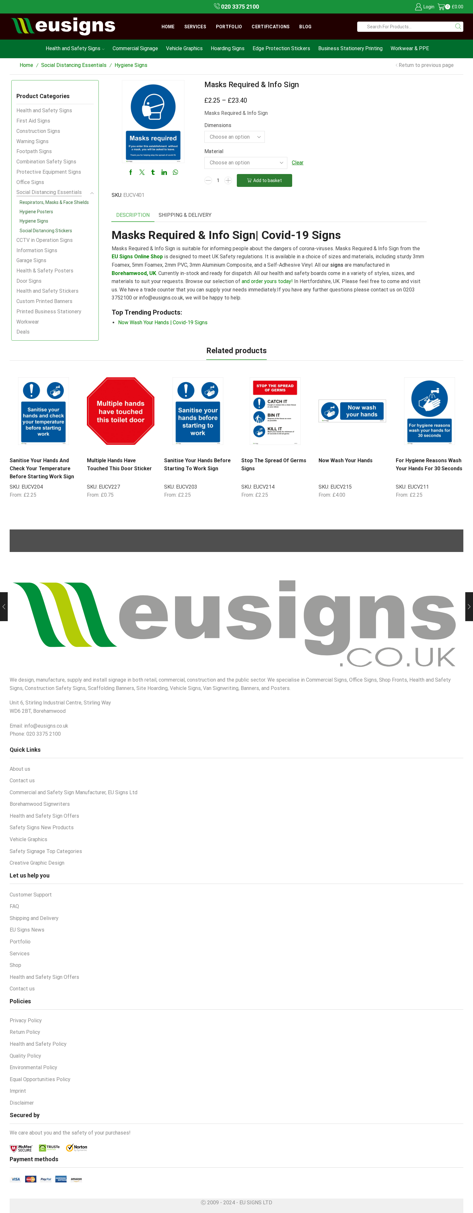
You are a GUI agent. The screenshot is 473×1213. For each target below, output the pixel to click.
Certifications (271, 26)
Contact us (22, 780)
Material (213, 151)
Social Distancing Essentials (74, 65)
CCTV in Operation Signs (44, 240)
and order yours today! (267, 281)
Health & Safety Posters (44, 271)
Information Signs (36, 250)
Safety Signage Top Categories (46, 851)
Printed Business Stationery (48, 311)
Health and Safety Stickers (47, 291)
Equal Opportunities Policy (40, 1079)
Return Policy (25, 1032)
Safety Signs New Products (42, 827)
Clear (297, 163)
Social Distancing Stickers (46, 230)
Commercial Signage (135, 48)
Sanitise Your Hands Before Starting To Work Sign (197, 464)
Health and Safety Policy (38, 1044)
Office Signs (30, 182)
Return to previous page (426, 65)
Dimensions (217, 125)
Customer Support (31, 895)
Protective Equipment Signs (48, 172)
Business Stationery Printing (350, 48)
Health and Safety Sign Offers (44, 816)
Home (168, 26)
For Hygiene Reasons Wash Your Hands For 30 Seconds (429, 464)
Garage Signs (31, 260)
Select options (58, 445)
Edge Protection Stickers (281, 48)
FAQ (14, 906)
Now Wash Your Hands (346, 460)
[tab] (132, 215)
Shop (15, 965)
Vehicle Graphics (184, 48)
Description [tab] (133, 215)
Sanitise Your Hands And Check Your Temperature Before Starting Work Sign (42, 468)
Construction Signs (38, 131)
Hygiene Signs (131, 65)
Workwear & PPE (410, 48)
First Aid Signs (33, 121)
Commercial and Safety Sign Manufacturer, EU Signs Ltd (73, 792)
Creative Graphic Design (37, 863)
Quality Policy (25, 1056)
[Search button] (458, 27)
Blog (305, 26)
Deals (23, 332)
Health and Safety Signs (73, 48)
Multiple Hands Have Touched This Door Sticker (119, 464)
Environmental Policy (33, 1067)
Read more (367, 445)
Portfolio (229, 26)
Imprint (18, 1091)
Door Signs (29, 281)
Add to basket (267, 180)
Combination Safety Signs (46, 162)
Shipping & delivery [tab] (185, 215)
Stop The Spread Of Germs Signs (273, 464)
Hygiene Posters (36, 211)
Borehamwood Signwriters (40, 804)
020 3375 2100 (239, 6)
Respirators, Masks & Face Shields (54, 202)
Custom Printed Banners (44, 301)
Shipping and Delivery (34, 918)
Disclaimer (22, 1103)
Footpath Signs (34, 151)
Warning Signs (32, 141)
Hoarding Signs (228, 48)
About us (20, 769)
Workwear (27, 322)
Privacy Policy (26, 1020)
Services (195, 26)
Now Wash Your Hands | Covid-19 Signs (163, 322)
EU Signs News (27, 930)
